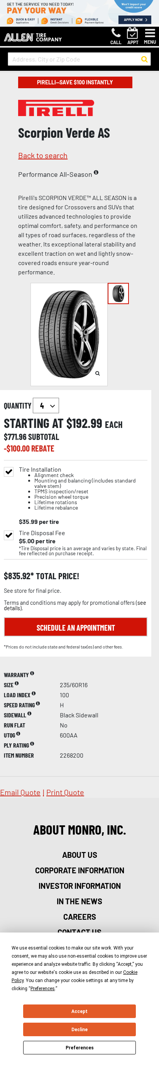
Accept (79, 1011)
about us (79, 854)
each (114, 424)
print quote (65, 792)
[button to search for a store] (144, 59)
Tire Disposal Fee (42, 533)
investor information (80, 885)
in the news (79, 901)
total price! (56, 575)
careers (79, 916)
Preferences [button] (42, 988)
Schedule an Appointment (76, 627)
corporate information (79, 870)
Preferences (80, 1048)
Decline (79, 1029)
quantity (18, 405)
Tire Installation (77, 488)
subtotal (43, 436)
